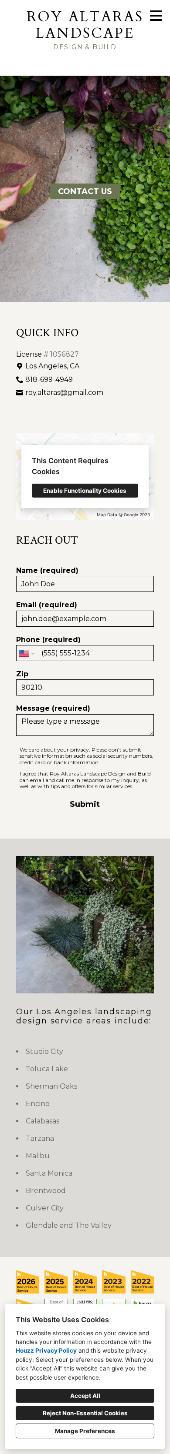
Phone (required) (48, 639)
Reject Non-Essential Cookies (85, 1413)
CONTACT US (85, 191)
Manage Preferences (85, 1430)
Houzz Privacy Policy (46, 1350)
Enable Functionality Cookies (84, 490)
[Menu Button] (156, 15)
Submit (85, 804)
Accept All (85, 1395)
